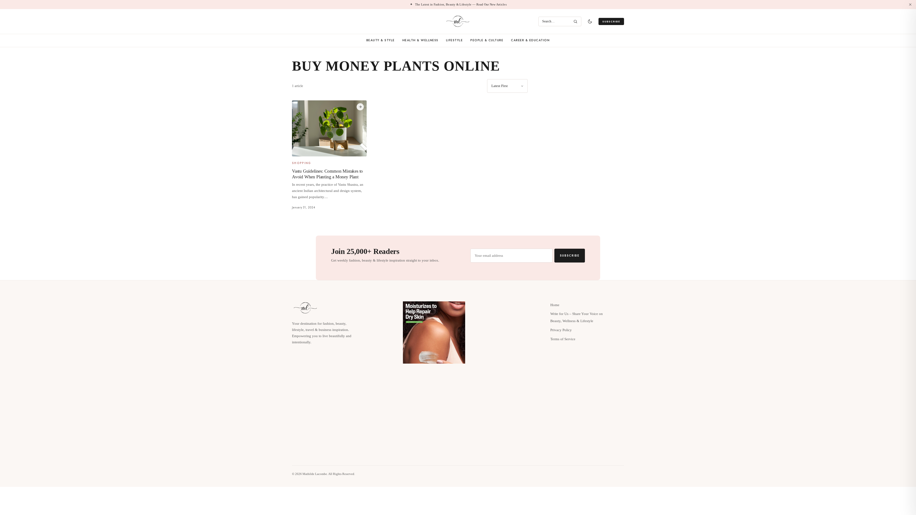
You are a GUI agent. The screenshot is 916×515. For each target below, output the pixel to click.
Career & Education (530, 40)
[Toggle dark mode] (590, 21)
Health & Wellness (420, 40)
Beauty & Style (380, 40)
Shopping (301, 163)
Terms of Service (562, 339)
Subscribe (611, 21)
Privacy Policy (561, 330)
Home (554, 305)
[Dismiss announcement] (910, 4)
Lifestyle (454, 40)
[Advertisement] (583, 112)
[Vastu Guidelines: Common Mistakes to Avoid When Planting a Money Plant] (329, 128)
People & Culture (486, 40)
